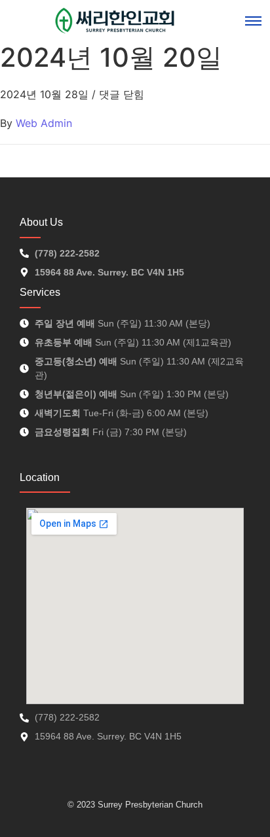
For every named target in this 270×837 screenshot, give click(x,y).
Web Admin (44, 123)
